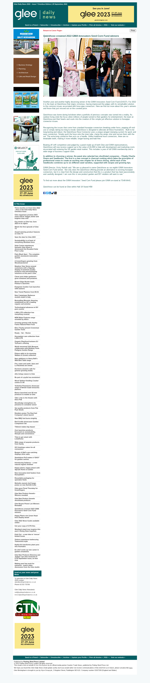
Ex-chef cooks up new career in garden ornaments (27, 550)
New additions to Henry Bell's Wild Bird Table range (26, 359)
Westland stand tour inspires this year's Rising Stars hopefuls (27, 530)
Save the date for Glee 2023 (25, 237)
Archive (66, 25)
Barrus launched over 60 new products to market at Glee (26, 393)
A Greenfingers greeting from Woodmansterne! (26, 262)
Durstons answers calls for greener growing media (25, 369)
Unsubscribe (56, 25)
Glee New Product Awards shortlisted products (25, 499)
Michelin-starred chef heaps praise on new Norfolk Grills (25, 484)
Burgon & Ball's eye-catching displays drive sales (26, 453)
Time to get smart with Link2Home (23, 438)
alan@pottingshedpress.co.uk (25, 582)
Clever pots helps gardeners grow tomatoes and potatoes (26, 277)
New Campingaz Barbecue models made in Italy (25, 296)
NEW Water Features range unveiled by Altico (25, 318)
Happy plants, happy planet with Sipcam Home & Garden (27, 468)
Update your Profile (79, 25)
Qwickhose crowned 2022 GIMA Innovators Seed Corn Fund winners (27, 510)
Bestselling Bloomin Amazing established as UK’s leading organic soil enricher (26, 302)
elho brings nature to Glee (25, 374)
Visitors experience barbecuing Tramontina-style (27, 540)
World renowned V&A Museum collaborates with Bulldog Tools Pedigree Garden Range (27, 348)
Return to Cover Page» (52, 31)
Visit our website (117, 25)
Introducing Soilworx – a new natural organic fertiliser (26, 463)
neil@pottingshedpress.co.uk (25, 592)
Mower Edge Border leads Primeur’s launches (24, 282)
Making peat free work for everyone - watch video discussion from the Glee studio (27, 565)
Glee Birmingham (41, 665)
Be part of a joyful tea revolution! (27, 377)
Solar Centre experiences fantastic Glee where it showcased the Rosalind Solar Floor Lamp (26, 248)
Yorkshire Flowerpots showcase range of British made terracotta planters (27, 387)
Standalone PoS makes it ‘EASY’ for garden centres (27, 458)
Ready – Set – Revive (23, 333)
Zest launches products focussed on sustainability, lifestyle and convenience (25, 432)
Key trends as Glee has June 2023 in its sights (26, 222)
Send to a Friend (31, 25)
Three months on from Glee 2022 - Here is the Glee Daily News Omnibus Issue (27, 209)
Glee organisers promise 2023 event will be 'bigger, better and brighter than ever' (27, 216)
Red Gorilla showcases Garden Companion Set (27, 422)
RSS (105, 25)
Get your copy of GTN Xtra (25, 526)
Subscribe (44, 25)
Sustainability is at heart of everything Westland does (25, 241)
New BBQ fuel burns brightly (26, 418)
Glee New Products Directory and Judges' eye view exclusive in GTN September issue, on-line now (27, 557)
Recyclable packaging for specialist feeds (24, 479)
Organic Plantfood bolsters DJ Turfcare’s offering (26, 342)
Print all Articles (95, 25)
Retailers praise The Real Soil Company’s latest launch (26, 414)
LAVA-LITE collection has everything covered (24, 313)
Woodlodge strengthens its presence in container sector (26, 404)
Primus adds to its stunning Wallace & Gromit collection (25, 354)
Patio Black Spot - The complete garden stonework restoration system (27, 256)
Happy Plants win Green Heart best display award (26, 516)
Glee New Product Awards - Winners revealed (25, 494)
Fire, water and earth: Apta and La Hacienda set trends (27, 364)
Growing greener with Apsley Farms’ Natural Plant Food (26, 323)
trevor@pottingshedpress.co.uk (26, 595)
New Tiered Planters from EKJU (27, 292)
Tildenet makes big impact (25, 427)
